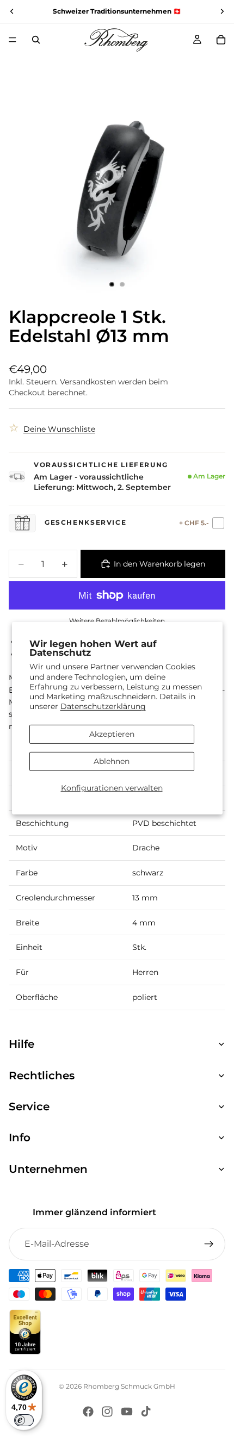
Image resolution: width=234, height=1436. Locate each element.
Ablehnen (112, 761)
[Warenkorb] (221, 40)
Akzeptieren (111, 734)
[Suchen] (36, 40)
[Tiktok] (145, 1411)
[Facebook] (88, 1411)
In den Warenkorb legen (159, 564)
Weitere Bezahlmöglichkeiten (117, 621)
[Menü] (12, 39)
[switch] (24, 1420)
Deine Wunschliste (59, 429)
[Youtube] (126, 1411)
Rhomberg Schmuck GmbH (129, 1386)
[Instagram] (107, 1411)
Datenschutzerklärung (103, 706)
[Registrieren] (209, 1244)
